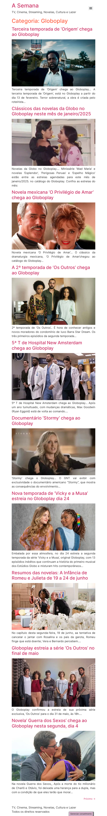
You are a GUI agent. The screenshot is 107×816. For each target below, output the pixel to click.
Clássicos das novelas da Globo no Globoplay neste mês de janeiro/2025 (51, 111)
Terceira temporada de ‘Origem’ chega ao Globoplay (52, 31)
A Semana (25, 5)
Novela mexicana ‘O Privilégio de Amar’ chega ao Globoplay (53, 194)
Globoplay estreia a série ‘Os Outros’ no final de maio (53, 650)
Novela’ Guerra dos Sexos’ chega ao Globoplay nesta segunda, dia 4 (49, 723)
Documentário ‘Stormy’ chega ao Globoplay (46, 420)
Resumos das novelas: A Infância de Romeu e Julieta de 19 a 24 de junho (50, 575)
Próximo (89, 798)
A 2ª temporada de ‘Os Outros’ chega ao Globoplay (51, 270)
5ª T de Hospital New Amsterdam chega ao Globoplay (47, 345)
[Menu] (90, 8)
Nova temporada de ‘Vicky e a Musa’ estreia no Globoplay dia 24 (50, 496)
